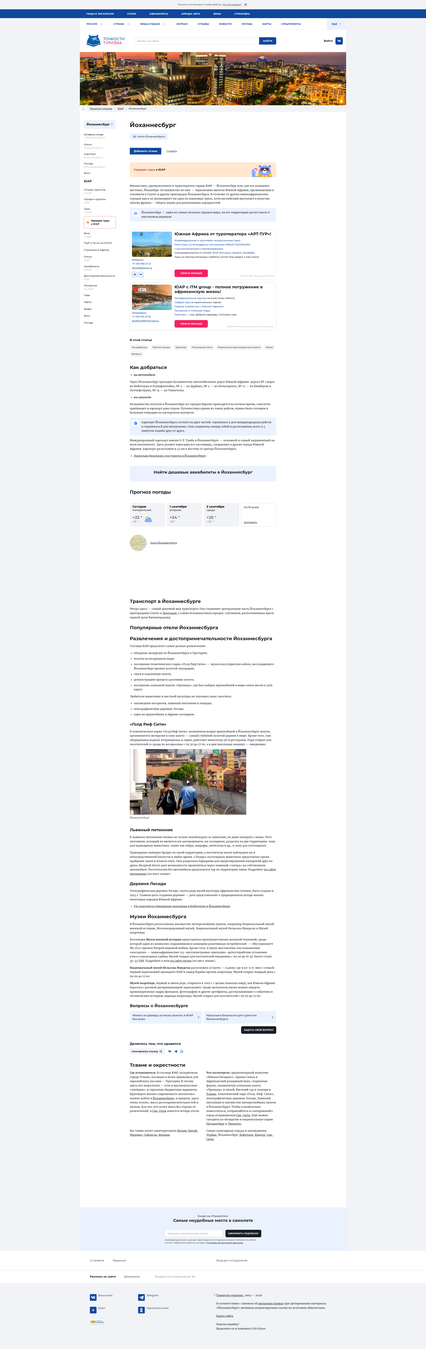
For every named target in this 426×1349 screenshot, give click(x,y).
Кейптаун (180, 314)
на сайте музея (180, 960)
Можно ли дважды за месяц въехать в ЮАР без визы (162, 1017)
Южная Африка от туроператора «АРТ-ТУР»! (223, 233)
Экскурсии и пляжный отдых (193, 310)
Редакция (119, 1260)
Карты (266, 23)
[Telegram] (134, 274)
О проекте (97, 1260)
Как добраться (139, 347)
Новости (225, 23)
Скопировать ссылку (145, 1051)
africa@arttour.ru (142, 268)
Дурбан (211, 1134)
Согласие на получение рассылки (225, 1242)
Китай (192, 1130)
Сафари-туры (183, 302)
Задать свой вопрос (259, 1029)
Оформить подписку (243, 1233)
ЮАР (120, 108)
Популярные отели (202, 347)
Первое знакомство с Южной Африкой (199, 306)
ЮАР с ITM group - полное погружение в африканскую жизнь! (219, 289)
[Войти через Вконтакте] (339, 41)
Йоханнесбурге (163, 1098)
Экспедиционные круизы (190, 298)
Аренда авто (190, 13)
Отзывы (203, 23)
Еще (335, 23)
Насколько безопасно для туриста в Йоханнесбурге (170, 455)
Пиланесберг (215, 1123)
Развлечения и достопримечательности (239, 347)
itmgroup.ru (139, 312)
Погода (247, 23)
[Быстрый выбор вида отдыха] (164, 24)
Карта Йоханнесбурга (163, 542)
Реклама (103, 1276)
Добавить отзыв (145, 151)
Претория (170, 613)
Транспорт (181, 347)
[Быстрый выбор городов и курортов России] (102, 24)
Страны (118, 23)
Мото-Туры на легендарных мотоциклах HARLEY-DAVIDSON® (212, 244)
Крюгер (260, 1134)
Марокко (136, 1134)
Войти (328, 40)
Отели (131, 13)
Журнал (182, 23)
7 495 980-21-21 (141, 263)
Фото (87, 173)
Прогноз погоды (161, 347)
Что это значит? (232, 4)
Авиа (158, 13)
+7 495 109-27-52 (141, 316)
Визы (217, 13)
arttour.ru (137, 259)
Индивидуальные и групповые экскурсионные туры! (207, 240)
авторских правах (270, 1303)
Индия (182, 1130)
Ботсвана (225, 252)
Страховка (242, 13)
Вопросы (136, 354)
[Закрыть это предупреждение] (245, 4)
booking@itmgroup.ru (145, 320)
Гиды (87, 295)
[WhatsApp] (182, 1051)
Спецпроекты (291, 23)
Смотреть (250, 522)
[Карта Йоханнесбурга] (138, 543)
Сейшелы (150, 1134)
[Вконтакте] (140, 274)
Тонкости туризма (101, 108)
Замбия (236, 252)
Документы (132, 1276)
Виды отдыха (150, 23)
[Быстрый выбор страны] (128, 24)
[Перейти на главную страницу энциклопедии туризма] (105, 41)
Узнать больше (191, 273)
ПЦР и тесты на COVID (98, 242)
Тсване (211, 1094)
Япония (164, 1134)
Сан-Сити (159, 1111)
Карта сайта (224, 1316)
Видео (88, 308)
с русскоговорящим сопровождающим (199, 248)
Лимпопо (234, 1123)
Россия (92, 23)
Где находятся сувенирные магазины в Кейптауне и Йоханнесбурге (182, 906)
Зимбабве (249, 252)
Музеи (269, 347)
